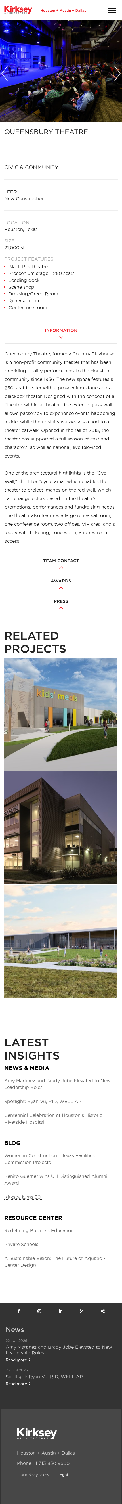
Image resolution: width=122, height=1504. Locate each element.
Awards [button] (61, 581)
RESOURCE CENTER (33, 1217)
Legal (63, 1475)
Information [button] (61, 330)
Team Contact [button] (61, 561)
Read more (17, 1360)
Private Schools (21, 1244)
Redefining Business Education (39, 1230)
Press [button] (61, 601)
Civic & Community (31, 167)
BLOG (12, 1143)
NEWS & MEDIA (26, 1068)
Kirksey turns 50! (23, 1196)
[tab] (61, 334)
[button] (5, 72)
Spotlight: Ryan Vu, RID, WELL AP (42, 1101)
